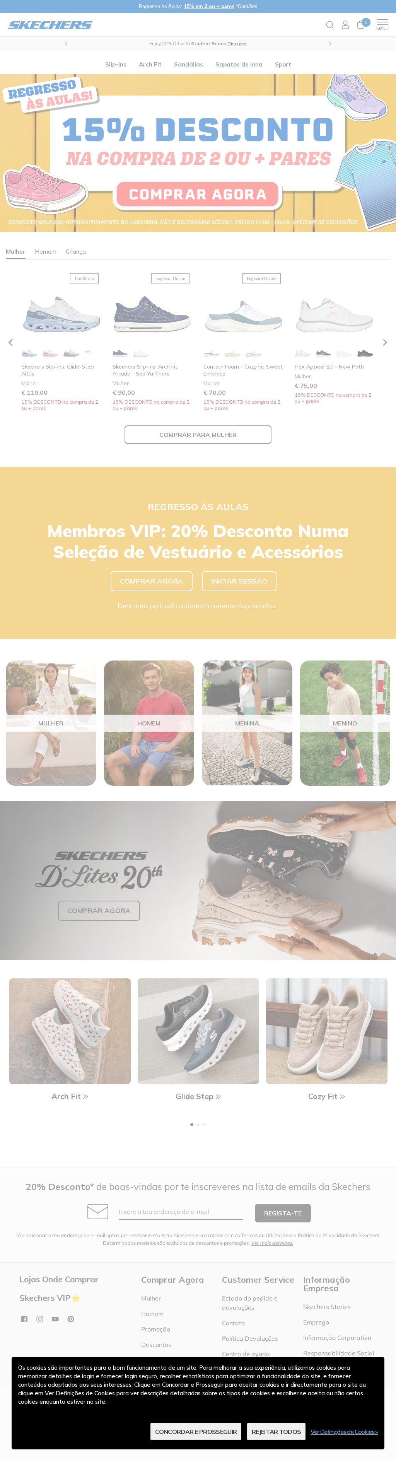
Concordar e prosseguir (196, 1431)
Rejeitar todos (276, 1431)
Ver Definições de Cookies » (344, 1431)
